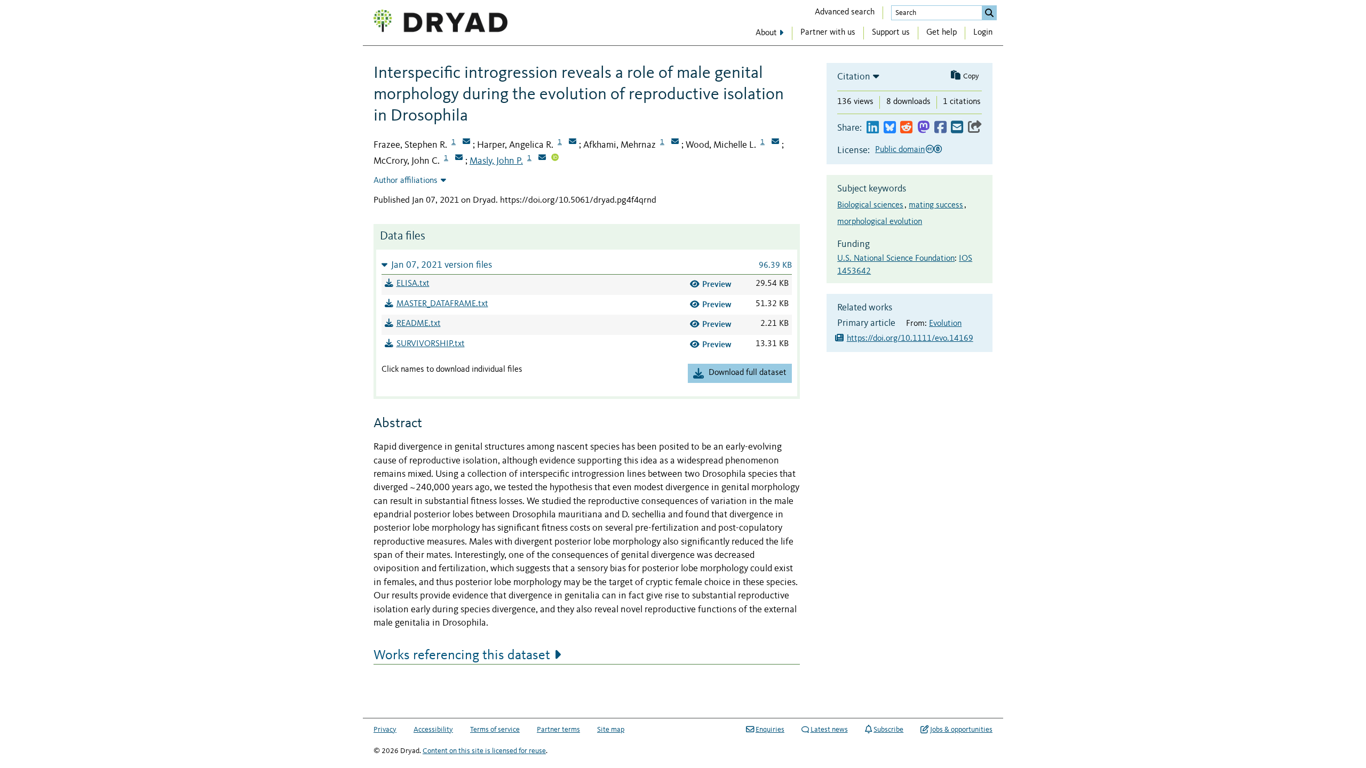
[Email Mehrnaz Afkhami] (675, 142)
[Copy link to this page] (975, 128)
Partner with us (827, 32)
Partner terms (558, 729)
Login (982, 32)
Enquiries (770, 729)
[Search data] (989, 12)
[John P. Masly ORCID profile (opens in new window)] (555, 158)
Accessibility (433, 729)
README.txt (418, 323)
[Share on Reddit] (906, 127)
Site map (610, 729)
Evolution (945, 323)
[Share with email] (957, 127)
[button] (587, 265)
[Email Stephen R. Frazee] (466, 142)
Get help (941, 32)
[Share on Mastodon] (923, 127)
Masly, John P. (496, 161)
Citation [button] (853, 77)
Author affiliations (406, 181)
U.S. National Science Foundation (896, 258)
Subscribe (888, 729)
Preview (717, 284)
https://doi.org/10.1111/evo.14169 (910, 338)
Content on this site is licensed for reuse (484, 751)
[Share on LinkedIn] (873, 127)
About (766, 33)
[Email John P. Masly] (542, 158)
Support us (891, 32)
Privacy (385, 729)
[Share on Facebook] (940, 127)
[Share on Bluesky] (890, 127)
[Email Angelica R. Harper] (572, 142)
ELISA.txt (413, 283)
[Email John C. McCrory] (458, 158)
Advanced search (845, 12)
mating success (936, 205)
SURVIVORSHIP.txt (430, 344)
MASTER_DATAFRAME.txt (442, 304)
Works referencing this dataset (462, 655)
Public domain (900, 150)
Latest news (829, 729)
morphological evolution (879, 222)
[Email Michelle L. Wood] (775, 142)
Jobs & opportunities (961, 729)
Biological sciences (870, 205)
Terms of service (495, 729)
